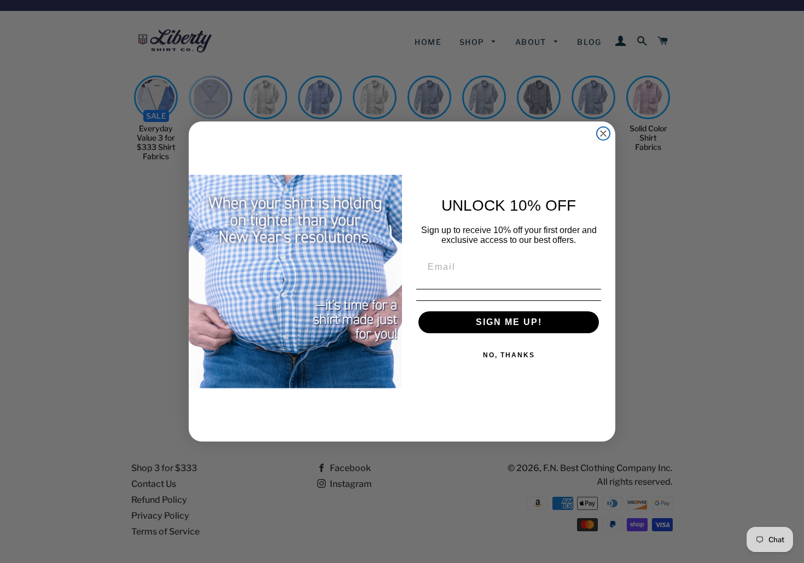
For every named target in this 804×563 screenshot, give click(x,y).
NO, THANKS (509, 355)
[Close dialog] (603, 133)
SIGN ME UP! (509, 322)
